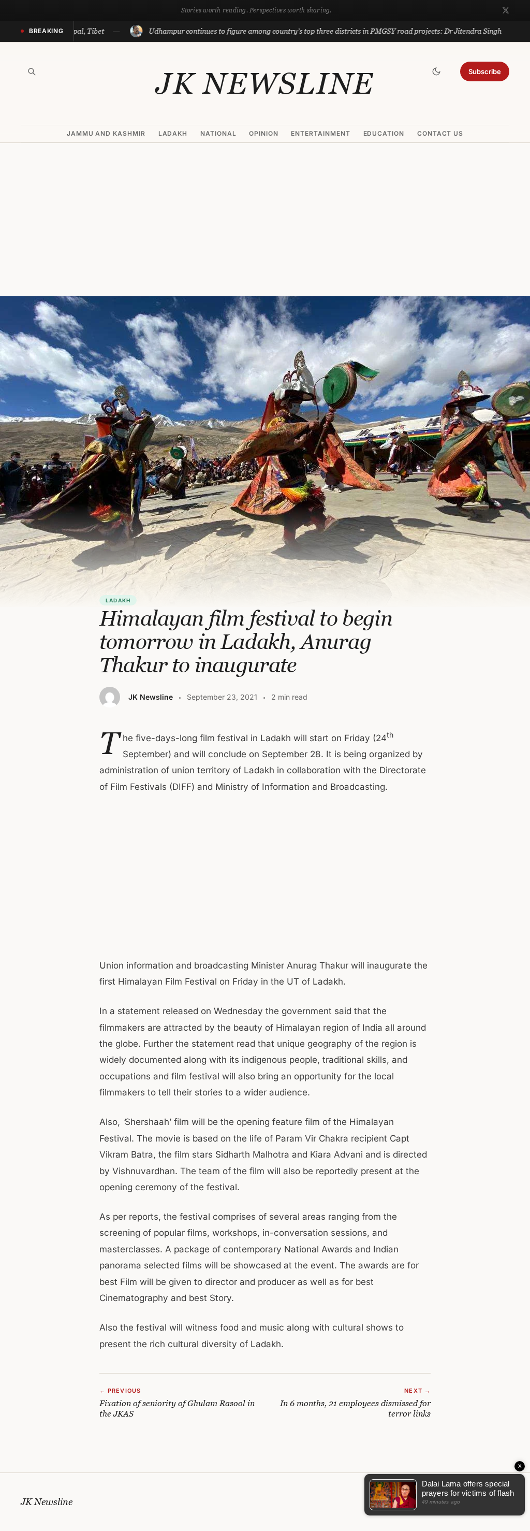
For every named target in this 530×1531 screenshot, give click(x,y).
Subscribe (484, 71)
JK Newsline (265, 83)
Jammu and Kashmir (106, 133)
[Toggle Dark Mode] (436, 71)
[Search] (31, 71)
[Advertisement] (265, 219)
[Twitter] (505, 10)
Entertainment (320, 133)
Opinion (263, 133)
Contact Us (440, 133)
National (218, 133)
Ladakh (173, 133)
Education (384, 133)
